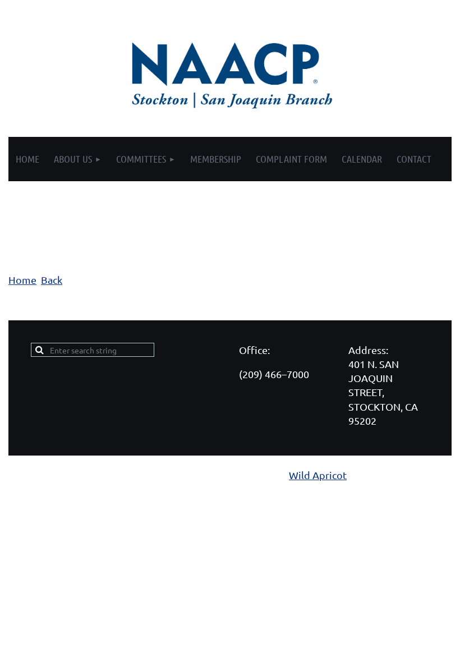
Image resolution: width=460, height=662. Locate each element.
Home (22, 280)
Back (51, 280)
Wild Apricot (318, 475)
